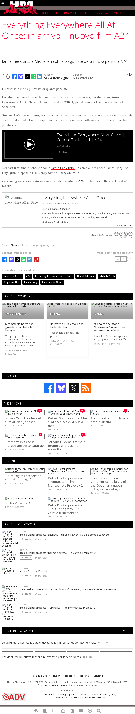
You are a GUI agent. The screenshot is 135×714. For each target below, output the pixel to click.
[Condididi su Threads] (27, 76)
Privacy (56, 675)
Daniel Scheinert (61, 208)
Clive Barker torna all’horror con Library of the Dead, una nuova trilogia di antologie (108, 483)
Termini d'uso (39, 675)
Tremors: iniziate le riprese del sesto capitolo (24, 443)
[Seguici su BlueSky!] (61, 388)
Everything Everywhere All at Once (74, 197)
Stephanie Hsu (73, 213)
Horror (45, 13)
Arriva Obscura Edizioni (22, 503)
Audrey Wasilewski (97, 217)
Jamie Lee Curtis (63, 167)
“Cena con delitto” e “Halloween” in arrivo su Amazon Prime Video (109, 327)
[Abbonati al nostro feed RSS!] (86, 388)
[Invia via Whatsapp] (33, 76)
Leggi (28, 539)
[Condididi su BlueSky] (21, 76)
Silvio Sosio (118, 13)
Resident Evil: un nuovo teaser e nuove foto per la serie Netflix (42, 657)
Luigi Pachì (70, 13)
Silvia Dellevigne (56, 77)
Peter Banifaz (78, 217)
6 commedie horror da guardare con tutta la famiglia (19, 327)
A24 (81, 181)
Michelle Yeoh (55, 213)
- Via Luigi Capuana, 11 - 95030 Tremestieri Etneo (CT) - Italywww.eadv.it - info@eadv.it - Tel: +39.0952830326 (80, 696)
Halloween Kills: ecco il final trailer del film (67, 325)
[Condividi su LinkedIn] (39, 76)
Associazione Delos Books (58, 685)
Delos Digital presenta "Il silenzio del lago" (24, 477)
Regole (68, 675)
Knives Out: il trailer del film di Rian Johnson (23, 420)
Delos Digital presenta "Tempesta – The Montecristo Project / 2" (66, 481)
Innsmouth (85, 13)
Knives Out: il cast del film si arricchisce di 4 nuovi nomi (67, 422)
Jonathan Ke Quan (106, 213)
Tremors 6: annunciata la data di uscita (109, 420)
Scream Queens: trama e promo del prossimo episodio (66, 445)
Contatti (99, 675)
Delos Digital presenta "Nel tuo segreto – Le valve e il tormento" (65, 509)
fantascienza (101, 13)
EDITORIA (24, 532)
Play (64, 152)
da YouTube (63, 145)
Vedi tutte (126, 630)
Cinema (15, 245)
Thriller (56, 13)
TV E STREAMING (15, 314)
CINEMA (55, 314)
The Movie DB (126, 225)
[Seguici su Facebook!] (49, 388)
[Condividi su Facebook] (14, 76)
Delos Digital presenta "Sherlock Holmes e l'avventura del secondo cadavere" (65, 534)
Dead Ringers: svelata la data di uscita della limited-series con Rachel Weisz (49, 642)
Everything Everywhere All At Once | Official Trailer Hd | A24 (90, 137)
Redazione (83, 675)
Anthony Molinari (60, 217)
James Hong (88, 213)
